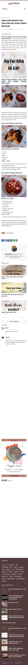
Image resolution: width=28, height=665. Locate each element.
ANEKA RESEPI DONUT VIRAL (8, 312)
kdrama (4, 571)
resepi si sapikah (5, 17)
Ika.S (6, 328)
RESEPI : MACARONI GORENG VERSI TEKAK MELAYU (12, 277)
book (11, 567)
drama (15, 567)
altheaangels (11, 564)
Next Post (23, 317)
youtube (4, 581)
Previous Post (5, 317)
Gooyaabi (23, 663)
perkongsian (13, 574)
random (11, 576)
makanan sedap (5, 574)
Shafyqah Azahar (9, 29)
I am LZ (7, 337)
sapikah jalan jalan (11, 578)
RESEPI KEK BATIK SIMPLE (15, 609)
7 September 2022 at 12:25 (10, 338)
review (3, 578)
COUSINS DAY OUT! (14, 602)
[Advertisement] (14, 15)
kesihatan (16, 571)
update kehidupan (21, 578)
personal (20, 574)
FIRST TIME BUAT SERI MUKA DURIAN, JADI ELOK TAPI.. (12, 295)
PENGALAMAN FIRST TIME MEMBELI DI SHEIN (15, 642)
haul (13, 569)
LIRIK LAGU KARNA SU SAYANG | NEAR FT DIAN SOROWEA (17, 655)
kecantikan (9, 571)
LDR (3, 564)
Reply (6, 333)
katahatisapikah (19, 569)
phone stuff (4, 576)
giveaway (8, 569)
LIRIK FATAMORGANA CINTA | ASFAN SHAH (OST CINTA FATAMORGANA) (16, 597)
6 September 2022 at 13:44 (10, 329)
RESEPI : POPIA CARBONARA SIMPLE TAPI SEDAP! (16, 649)
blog (17, 564)
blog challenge (5, 567)
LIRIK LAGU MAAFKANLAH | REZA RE (17, 589)
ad (6, 564)
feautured (21, 567)
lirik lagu (22, 571)
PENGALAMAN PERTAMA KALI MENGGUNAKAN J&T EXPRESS (16, 616)
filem (3, 569)
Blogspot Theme (10, 663)
